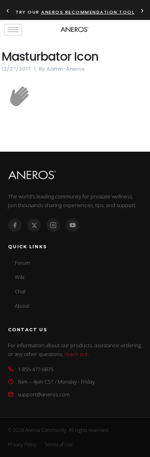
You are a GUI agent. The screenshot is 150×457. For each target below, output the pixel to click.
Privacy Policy (22, 444)
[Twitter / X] (34, 225)
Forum (22, 262)
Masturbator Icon (50, 56)
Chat (20, 291)
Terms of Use (58, 444)
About (22, 305)
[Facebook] (15, 225)
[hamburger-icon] (13, 30)
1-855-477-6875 (35, 369)
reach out (76, 354)
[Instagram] (53, 225)
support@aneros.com (44, 394)
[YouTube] (72, 225)
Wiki (19, 277)
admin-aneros (65, 69)
